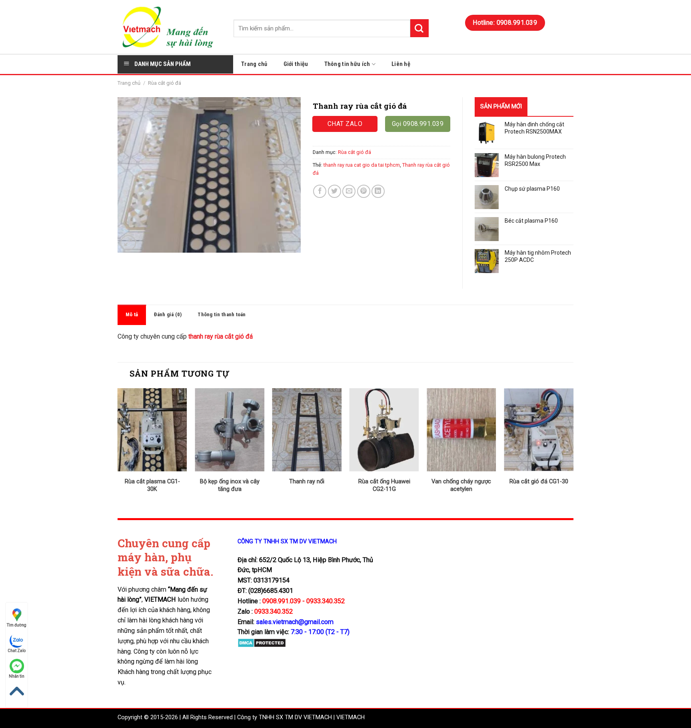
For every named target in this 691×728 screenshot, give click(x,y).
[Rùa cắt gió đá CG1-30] (538, 429)
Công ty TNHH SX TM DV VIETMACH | (286, 717)
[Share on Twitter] (334, 191)
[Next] (573, 447)
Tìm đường (16, 625)
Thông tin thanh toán (222, 314)
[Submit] (419, 28)
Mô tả (132, 314)
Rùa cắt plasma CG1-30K (152, 485)
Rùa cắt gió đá (164, 83)
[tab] (132, 315)
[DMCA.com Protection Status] (262, 642)
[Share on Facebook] (319, 191)
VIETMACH (350, 717)
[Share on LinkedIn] (378, 191)
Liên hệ (400, 64)
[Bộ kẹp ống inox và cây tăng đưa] (229, 429)
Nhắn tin (16, 676)
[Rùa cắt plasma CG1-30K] (152, 429)
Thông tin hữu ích (347, 64)
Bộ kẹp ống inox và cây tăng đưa (230, 485)
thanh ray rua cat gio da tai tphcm (362, 165)
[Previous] (118, 447)
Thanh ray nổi (306, 481)
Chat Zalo (17, 650)
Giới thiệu (296, 64)
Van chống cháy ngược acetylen (461, 485)
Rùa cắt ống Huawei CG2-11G (384, 485)
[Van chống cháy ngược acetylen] (461, 429)
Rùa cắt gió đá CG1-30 (538, 481)
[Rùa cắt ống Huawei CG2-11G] (384, 429)
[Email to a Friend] (348, 191)
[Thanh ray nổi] (307, 429)
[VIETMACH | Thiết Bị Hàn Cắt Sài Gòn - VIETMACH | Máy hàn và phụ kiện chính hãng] (170, 27)
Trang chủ (254, 64)
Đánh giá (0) (168, 314)
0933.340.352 (273, 611)
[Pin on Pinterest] (363, 191)
